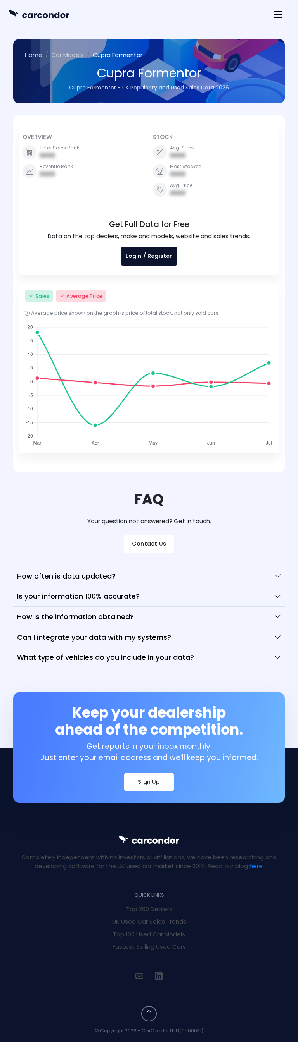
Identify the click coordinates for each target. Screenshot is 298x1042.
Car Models (67, 55)
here (256, 866)
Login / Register (149, 256)
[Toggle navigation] (278, 15)
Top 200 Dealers (149, 909)
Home (33, 55)
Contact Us (149, 544)
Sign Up (149, 782)
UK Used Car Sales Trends (149, 921)
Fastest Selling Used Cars (149, 946)
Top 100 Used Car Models (149, 934)
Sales (42, 296)
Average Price (84, 296)
